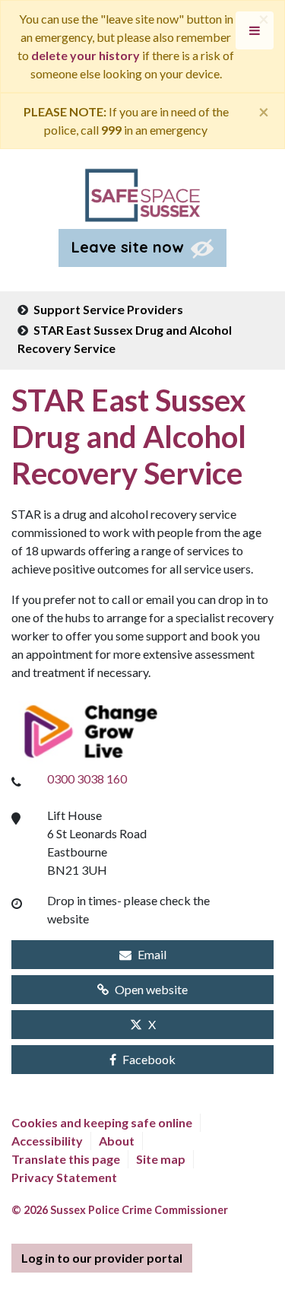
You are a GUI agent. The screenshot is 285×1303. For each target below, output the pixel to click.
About (117, 1140)
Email (152, 954)
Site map (160, 1159)
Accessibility (47, 1140)
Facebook (149, 1059)
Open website (151, 989)
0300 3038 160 (87, 778)
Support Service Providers (108, 309)
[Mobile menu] (255, 30)
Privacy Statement (64, 1177)
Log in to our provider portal (101, 1258)
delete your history (85, 55)
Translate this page (65, 1159)
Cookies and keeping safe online (101, 1122)
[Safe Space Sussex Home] (142, 193)
